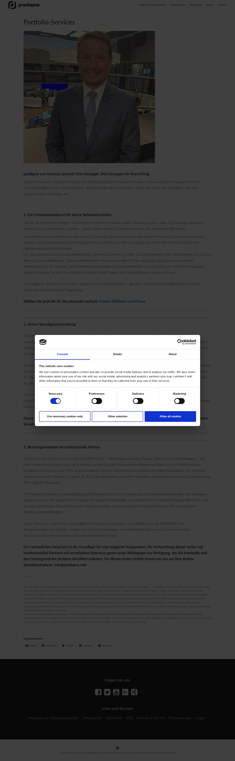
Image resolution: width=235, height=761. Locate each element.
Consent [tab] (62, 354)
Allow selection (117, 416)
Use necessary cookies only (65, 416)
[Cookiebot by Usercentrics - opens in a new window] (180, 342)
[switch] (97, 401)
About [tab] (173, 354)
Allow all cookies (170, 416)
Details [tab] (117, 354)
